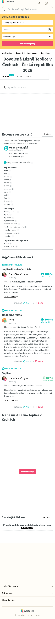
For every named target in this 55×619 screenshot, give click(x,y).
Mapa (19, 76)
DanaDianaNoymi (18, 274)
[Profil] (46, 3)
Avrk (11, 320)
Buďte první (27, 527)
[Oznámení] (39, 3)
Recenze (7, 76)
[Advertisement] (27, 113)
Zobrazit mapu (27, 471)
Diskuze (28, 76)
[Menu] (51, 3)
